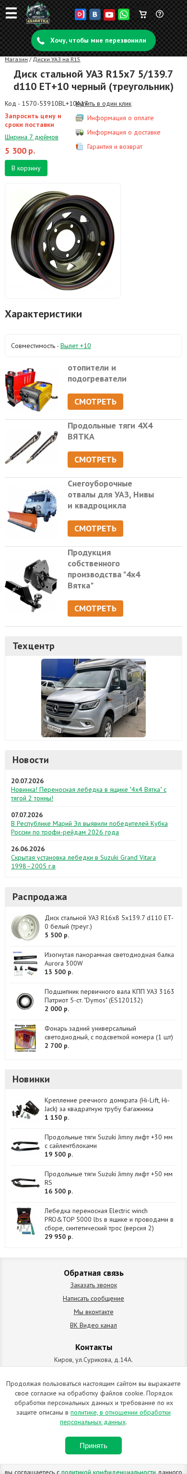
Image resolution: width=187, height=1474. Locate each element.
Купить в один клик (103, 103)
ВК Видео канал (93, 1325)
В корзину (26, 168)
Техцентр (33, 646)
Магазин (16, 59)
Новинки (31, 1079)
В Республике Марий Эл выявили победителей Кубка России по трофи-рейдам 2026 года (89, 827)
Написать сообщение (93, 1298)
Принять (93, 1445)
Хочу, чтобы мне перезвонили (98, 40)
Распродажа (39, 896)
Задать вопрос (160, 17)
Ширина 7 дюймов (31, 137)
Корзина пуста (142, 12)
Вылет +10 (75, 345)
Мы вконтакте (94, 1311)
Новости (30, 760)
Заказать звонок (93, 1285)
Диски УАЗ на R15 (57, 59)
